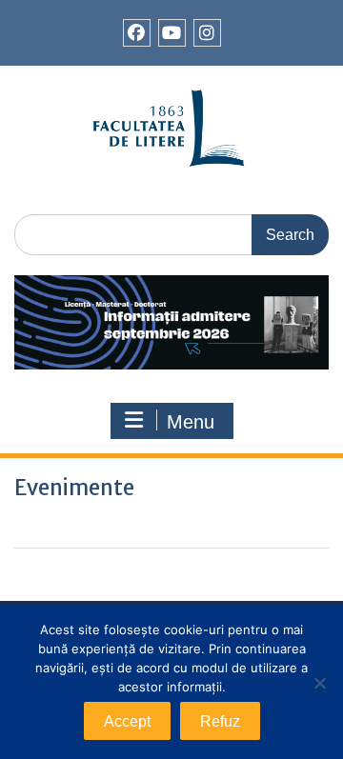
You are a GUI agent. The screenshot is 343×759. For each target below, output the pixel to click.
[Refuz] (319, 682)
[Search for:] (171, 234)
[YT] (172, 33)
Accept (127, 721)
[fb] (137, 33)
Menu (190, 421)
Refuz (220, 721)
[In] (207, 33)
